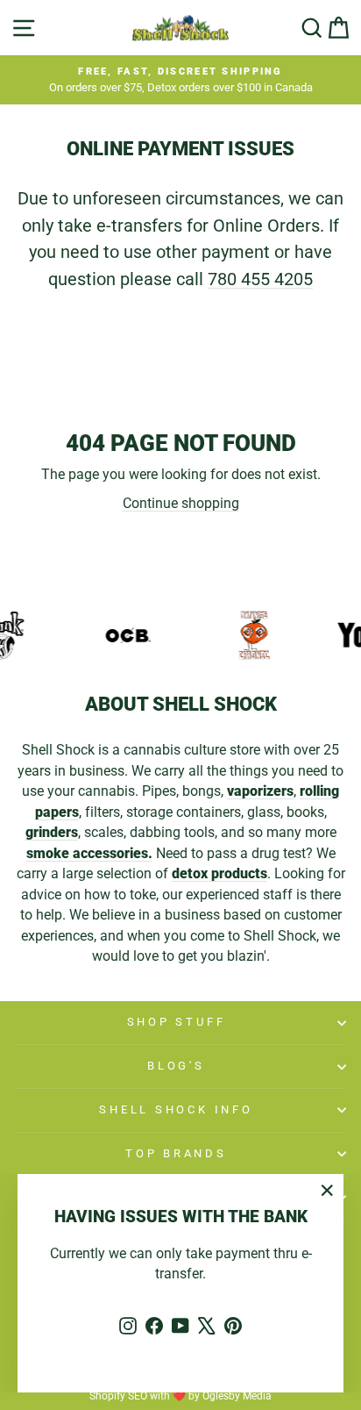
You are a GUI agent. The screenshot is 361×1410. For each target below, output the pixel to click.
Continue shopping (181, 503)
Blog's (176, 1065)
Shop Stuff (176, 1021)
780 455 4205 (260, 279)
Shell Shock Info (175, 1109)
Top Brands (176, 1153)
